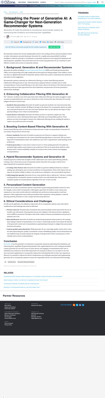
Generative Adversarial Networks (34, 70)
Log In (89, 2)
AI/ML (21, 12)
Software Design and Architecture (47, 5)
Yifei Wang (13, 36)
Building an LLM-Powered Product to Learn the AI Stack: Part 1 (22, 287)
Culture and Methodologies (21, 5)
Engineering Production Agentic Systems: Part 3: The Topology (90, 23)
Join (94, 2)
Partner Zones (87, 5)
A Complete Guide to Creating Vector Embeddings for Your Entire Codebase (89, 17)
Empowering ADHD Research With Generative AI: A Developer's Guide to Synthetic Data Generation (33, 276)
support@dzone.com (36, 318)
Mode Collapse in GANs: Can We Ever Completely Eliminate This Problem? (26, 280)
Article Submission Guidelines (12, 313)
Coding (59, 5)
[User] (98, 2)
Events (43, 2)
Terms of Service (9, 323)
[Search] (102, 2)
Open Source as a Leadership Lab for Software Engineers (89, 28)
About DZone (8, 305)
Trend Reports (33, 2)
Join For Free (54, 47)
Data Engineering (33, 5)
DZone (5, 12)
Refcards (22, 2)
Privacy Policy (8, 325)
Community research (10, 308)
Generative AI (8, 244)
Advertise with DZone (36, 305)
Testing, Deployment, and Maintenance (72, 5)
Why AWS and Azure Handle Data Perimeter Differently (88, 34)
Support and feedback (10, 307)
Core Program (8, 316)
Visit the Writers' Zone (10, 318)
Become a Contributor (10, 315)
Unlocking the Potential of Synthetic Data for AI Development (21, 284)
